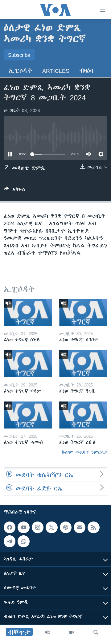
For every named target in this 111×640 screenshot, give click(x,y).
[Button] (15, 190)
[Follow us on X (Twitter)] (51, 527)
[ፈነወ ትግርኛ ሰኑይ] (28, 312)
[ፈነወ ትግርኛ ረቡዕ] (83, 415)
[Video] (72, 632)
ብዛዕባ (86, 70)
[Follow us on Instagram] (37, 527)
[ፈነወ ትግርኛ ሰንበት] (83, 312)
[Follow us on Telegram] (9, 541)
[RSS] (93, 527)
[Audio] (47, 632)
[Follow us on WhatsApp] (23, 541)
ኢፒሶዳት (20, 70)
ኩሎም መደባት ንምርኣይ (84, 452)
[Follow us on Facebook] (9, 527)
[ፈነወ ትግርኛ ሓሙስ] (28, 415)
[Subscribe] (79, 527)
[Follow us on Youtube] (23, 527)
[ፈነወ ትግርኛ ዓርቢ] (83, 363)
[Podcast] (66, 527)
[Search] (96, 632)
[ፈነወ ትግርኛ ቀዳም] (28, 363)
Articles (55, 70)
